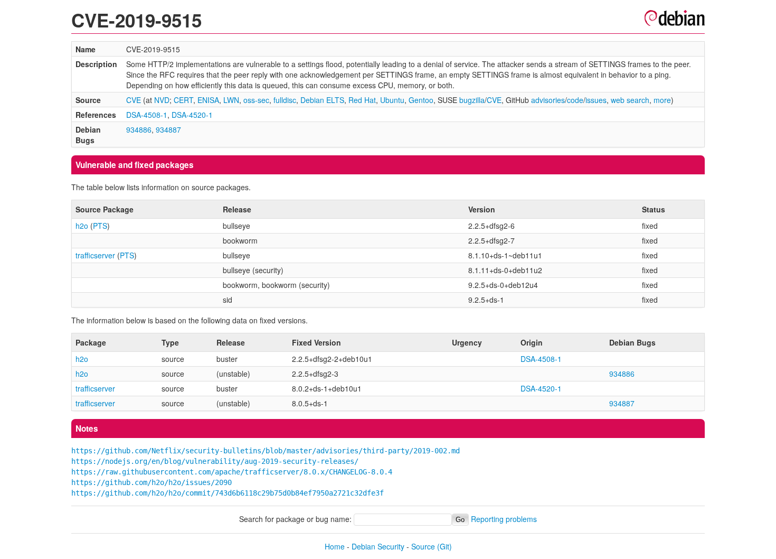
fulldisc (284, 100)
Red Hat (362, 100)
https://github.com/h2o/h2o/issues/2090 (151, 482)
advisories (548, 100)
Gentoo (421, 100)
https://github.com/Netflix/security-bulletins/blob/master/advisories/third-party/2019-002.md (265, 450)
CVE (133, 100)
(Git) (444, 546)
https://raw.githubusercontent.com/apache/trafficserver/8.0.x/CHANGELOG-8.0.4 (231, 472)
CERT (183, 100)
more (662, 100)
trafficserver (95, 255)
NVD (161, 100)
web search (630, 100)
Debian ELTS (322, 100)
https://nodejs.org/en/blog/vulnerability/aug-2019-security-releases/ (214, 461)
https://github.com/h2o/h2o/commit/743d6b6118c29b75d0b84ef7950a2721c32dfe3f (227, 493)
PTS (100, 225)
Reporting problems (504, 519)
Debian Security (378, 546)
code (575, 100)
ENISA (208, 100)
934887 (168, 129)
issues (596, 100)
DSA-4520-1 (192, 114)
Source (423, 546)
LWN (231, 100)
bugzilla (472, 100)
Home (335, 546)
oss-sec (256, 100)
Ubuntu (392, 100)
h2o (81, 225)
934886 (139, 129)
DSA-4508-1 (146, 114)
